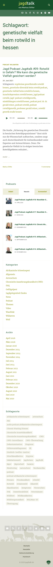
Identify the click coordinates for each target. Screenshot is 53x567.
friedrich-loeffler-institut (18, 452)
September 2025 (13, 353)
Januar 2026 (11, 346)
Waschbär (10, 312)
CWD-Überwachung (34, 440)
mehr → (6, 157)
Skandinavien (12, 488)
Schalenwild (22, 484)
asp (8, 421)
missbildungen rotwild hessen (16, 101)
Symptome (26, 488)
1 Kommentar (45, 167)
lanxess (30, 464)
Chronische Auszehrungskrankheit (21, 436)
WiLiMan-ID (32, 500)
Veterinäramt (37, 492)
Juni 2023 (10, 365)
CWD (41, 436)
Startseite (26, 546)
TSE (8, 492)
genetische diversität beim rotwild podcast (28, 88)
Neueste (26, 192)
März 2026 (10, 342)
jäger (9, 464)
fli (30, 448)
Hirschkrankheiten (15, 456)
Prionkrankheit (23, 480)
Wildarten (14, 65)
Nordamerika (39, 468)
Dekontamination (14, 444)
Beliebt (11, 192)
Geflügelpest (11, 289)
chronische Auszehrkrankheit (19, 432)
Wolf (8, 320)
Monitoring (12, 468)
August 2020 (11, 391)
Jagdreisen (28, 460)
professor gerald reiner (27, 108)
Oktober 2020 (12, 387)
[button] (48, 562)
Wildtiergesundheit (15, 500)
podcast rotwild (22, 105)
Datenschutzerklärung (26, 553)
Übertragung (12, 504)
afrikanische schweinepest (18, 417)
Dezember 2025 (13, 350)
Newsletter (26, 549)
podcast (10, 472)
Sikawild (34, 484)
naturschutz (25, 468)
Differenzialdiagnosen (16, 448)
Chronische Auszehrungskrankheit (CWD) (24, 282)
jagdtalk (39, 460)
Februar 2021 (11, 380)
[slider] (43, 118)
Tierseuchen (39, 488)
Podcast (6, 65)
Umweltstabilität (20, 492)
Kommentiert (42, 192)
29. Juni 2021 (8, 81)
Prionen (10, 480)
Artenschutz (11, 278)
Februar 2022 (12, 368)
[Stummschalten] (36, 118)
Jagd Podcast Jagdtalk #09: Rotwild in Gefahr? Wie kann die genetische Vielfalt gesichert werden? (26, 72)
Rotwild (10, 484)
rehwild (36, 480)
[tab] (11, 192)
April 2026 (10, 338)
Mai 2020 (10, 399)
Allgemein (10, 274)
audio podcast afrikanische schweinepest (24, 424)
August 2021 (11, 372)
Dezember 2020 (13, 383)
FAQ (7, 286)
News (8, 297)
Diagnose (29, 444)
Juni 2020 (10, 395)
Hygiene (29, 456)
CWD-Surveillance (15, 440)
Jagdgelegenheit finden (16, 293)
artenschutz (38, 417)
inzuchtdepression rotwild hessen (18, 94)
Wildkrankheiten (25, 496)
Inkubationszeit (14, 460)
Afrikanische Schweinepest (18, 270)
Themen (9, 304)
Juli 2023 (10, 361)
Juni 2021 (10, 376)
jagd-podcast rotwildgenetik (23, 98)
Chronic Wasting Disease (17, 428)
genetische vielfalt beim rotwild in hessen (21, 91)
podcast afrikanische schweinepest (22, 476)
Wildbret (11, 496)
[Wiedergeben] (7, 118)
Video (8, 308)
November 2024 (13, 357)
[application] (26, 119)
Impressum (26, 557)
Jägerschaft (19, 464)
